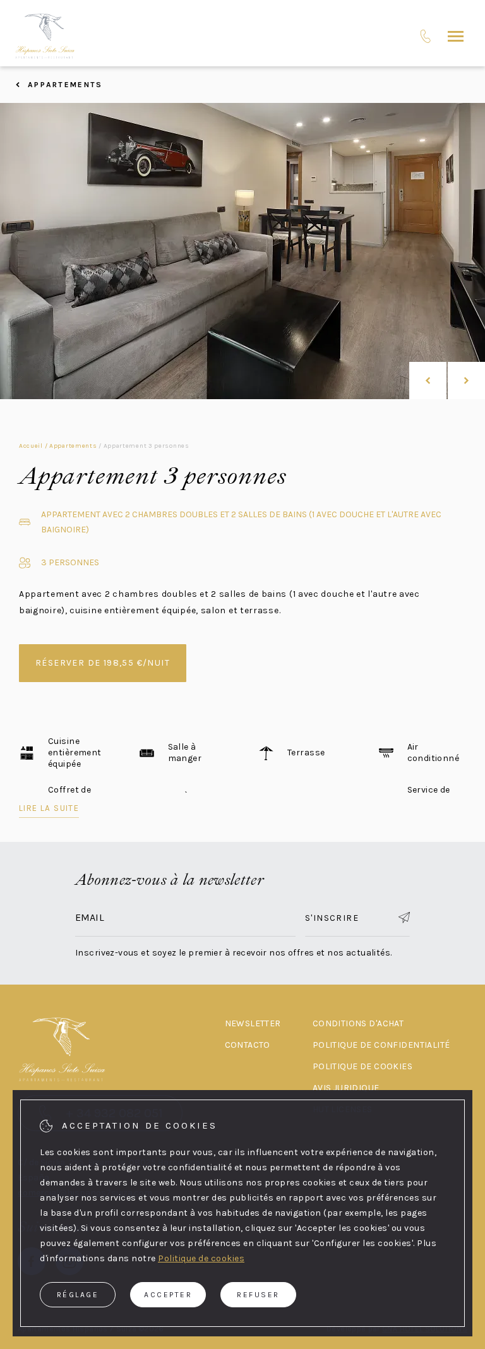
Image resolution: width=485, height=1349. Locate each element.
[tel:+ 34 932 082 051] (425, 36)
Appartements (65, 84)
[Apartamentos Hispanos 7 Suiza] (45, 36)
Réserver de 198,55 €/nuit (102, 662)
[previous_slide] (427, 380)
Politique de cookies (362, 1066)
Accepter (168, 1294)
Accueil (31, 446)
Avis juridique (346, 1087)
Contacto (247, 1045)
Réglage (78, 1294)
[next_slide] (466, 380)
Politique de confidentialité (381, 1045)
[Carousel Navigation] (447, 380)
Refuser (258, 1294)
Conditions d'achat (358, 1023)
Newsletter (253, 1023)
